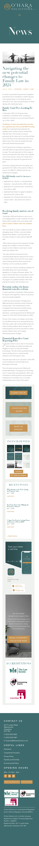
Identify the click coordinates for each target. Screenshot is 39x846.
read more (10, 496)
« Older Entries (12, 536)
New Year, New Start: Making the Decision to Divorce (18, 505)
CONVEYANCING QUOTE (19, 409)
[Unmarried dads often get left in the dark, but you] (10, 456)
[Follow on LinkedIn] (9, 776)
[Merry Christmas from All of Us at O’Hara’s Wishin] (18, 456)
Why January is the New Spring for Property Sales (17, 490)
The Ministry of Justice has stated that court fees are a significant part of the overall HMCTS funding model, (18, 127)
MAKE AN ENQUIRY (18, 428)
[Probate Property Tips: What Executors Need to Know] (26, 456)
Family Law (28, 89)
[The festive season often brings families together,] (26, 464)
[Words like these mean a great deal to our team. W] (10, 448)
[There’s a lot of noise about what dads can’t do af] (18, 464)
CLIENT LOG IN (18, 393)
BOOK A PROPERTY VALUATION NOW (19, 639)
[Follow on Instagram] (13, 776)
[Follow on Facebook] (5, 776)
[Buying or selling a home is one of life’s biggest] (26, 448)
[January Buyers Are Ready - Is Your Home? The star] (10, 464)
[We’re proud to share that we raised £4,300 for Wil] (18, 448)
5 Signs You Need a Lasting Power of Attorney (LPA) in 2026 (18, 521)
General (18, 89)
